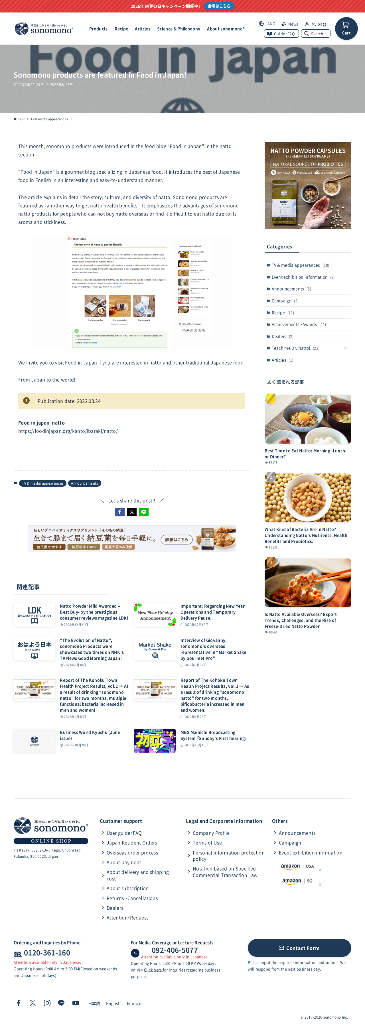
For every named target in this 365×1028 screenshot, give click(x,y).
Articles (282, 360)
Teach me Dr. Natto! (296, 348)
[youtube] (76, 1003)
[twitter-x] (33, 1003)
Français (135, 1003)
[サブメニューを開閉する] (345, 348)
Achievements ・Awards (299, 324)
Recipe (283, 312)
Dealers (283, 336)
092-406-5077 (175, 950)
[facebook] (19, 1003)
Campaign (285, 300)
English (113, 1003)
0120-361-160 (47, 952)
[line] (61, 1003)
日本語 (94, 1003)
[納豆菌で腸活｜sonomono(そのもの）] (44, 28)
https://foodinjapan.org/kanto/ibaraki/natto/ (68, 430)
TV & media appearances (43, 483)
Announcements (84, 483)
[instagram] (47, 1003)
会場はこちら (219, 6)
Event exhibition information (303, 277)
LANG (270, 23)
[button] (120, 512)
